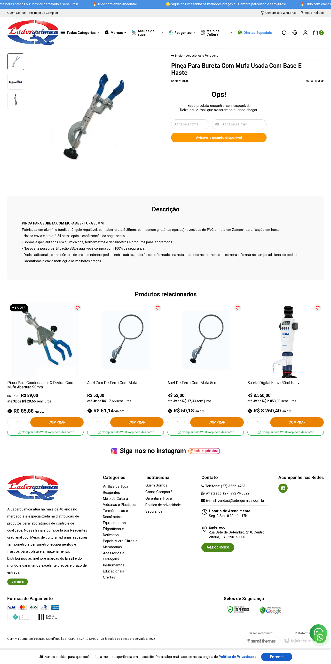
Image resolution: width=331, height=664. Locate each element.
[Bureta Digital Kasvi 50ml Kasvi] (285, 369)
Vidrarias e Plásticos (119, 504)
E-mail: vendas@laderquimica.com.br (234, 500)
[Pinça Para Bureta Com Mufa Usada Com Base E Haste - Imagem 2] (15, 81)
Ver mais (17, 582)
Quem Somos (156, 485)
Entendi (277, 657)
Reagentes (111, 492)
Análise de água (115, 486)
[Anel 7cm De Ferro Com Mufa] (125, 369)
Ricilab (319, 80)
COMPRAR (56, 422)
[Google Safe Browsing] (270, 610)
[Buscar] (284, 33)
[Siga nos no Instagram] (283, 488)
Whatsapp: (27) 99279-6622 (227, 493)
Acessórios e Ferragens (202, 55)
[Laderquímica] (32, 32)
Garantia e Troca (158, 498)
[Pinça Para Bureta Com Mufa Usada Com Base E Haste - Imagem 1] (15, 61)
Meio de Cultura (115, 498)
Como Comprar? (158, 492)
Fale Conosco (217, 547)
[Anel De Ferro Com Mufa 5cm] (205, 369)
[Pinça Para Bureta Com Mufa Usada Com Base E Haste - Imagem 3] (15, 100)
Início (178, 55)
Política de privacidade (163, 505)
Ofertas (109, 577)
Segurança (153, 511)
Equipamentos (114, 523)
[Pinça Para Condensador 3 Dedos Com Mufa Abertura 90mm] (45, 369)
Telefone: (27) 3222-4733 (224, 486)
